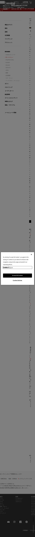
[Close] (31, 254)
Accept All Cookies (17, 275)
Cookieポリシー (8, 267)
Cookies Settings (17, 280)
